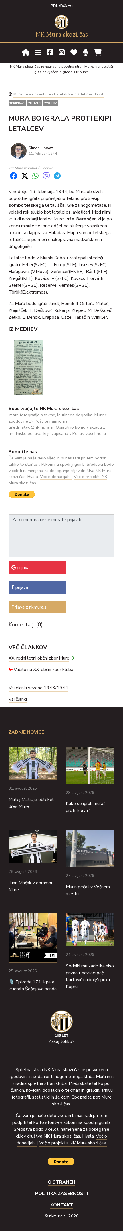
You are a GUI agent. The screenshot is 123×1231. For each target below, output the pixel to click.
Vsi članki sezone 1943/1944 (38, 688)
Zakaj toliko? (61, 1041)
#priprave (17, 103)
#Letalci (34, 103)
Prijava (59, 6)
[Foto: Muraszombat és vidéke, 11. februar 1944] (28, 367)
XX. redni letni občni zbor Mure (39, 658)
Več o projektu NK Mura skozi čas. (73, 1143)
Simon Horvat (41, 148)
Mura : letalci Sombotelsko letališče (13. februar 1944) (58, 94)
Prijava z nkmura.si (29, 607)
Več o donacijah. (56, 476)
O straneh (61, 1182)
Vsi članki (18, 699)
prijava (22, 568)
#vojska (50, 103)
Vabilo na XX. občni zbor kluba (43, 669)
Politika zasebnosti (61, 1193)
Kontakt (61, 1205)
